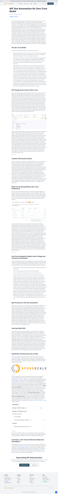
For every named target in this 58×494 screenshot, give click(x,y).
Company (35, 3)
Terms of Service (45, 478)
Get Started (50, 3)
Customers (19, 479)
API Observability (7, 479)
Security (16, 16)
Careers (18, 481)
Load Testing (6, 476)
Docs (28, 3)
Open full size (14, 154)
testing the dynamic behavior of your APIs (35, 400)
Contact (18, 482)
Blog (31, 3)
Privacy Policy (44, 476)
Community (32, 482)
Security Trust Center (46, 479)
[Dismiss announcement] (56, 1)
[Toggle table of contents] (56, 492)
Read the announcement (41, 1)
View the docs (34, 465)
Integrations (32, 479)
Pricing (25, 3)
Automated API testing (24, 445)
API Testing (11, 16)
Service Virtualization (8, 478)
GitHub (31, 481)
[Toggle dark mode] (46, 3)
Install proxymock (24, 465)
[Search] (43, 3)
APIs (18, 451)
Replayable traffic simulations (17, 379)
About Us (18, 476)
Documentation (32, 478)
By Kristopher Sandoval (18, 14)
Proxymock (6, 481)
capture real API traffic (16, 358)
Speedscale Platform (7, 482)
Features (20, 3)
